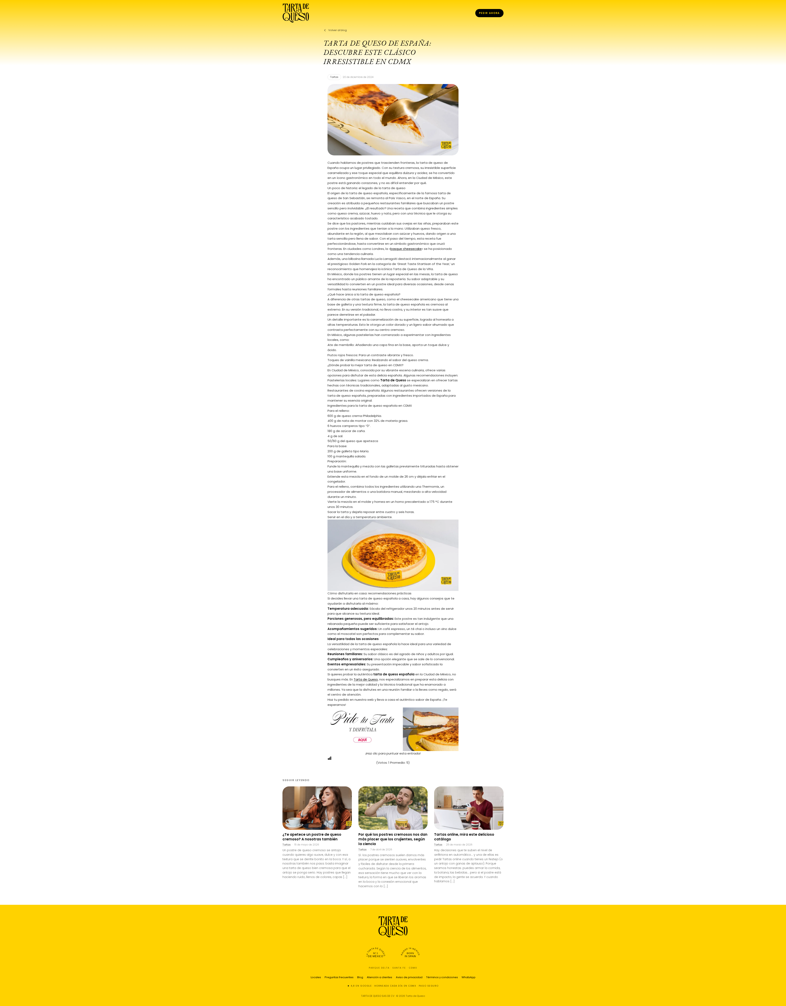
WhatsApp (468, 977)
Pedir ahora (489, 13)
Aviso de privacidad (409, 977)
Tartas (334, 77)
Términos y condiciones (442, 977)
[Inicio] (295, 13)
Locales (316, 977)
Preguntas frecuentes (339, 977)
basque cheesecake (406, 249)
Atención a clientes (379, 977)
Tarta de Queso (366, 679)
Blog (360, 977)
